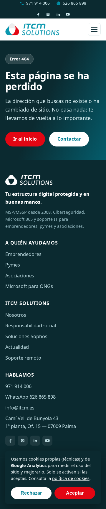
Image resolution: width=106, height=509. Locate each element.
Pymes (12, 265)
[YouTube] (68, 14)
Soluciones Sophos (26, 336)
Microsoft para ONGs (29, 286)
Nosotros (15, 315)
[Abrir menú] (94, 29)
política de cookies (71, 478)
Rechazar (31, 493)
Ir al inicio (25, 139)
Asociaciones (19, 275)
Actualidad (17, 347)
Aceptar (75, 493)
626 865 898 (74, 3)
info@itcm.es (19, 407)
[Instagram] (48, 14)
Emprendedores (23, 254)
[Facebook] (38, 14)
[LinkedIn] (58, 14)
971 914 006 (37, 3)
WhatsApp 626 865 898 (30, 397)
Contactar (69, 139)
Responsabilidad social (30, 325)
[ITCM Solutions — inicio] (32, 29)
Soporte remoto (23, 358)
